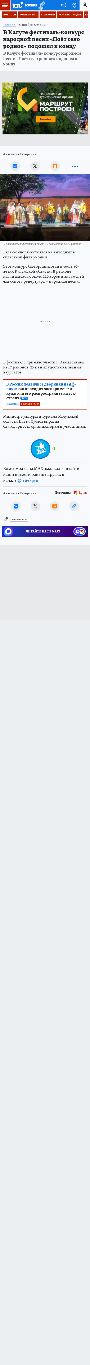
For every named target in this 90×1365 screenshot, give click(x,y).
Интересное (19, 519)
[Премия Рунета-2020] (41, 5)
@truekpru (27, 480)
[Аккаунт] (85, 5)
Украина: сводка (70, 14)
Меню (5, 5)
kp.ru (83, 492)
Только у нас (28, 14)
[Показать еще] (75, 166)
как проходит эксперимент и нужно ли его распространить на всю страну (41, 391)
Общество (10, 25)
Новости (9, 14)
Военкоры (48, 14)
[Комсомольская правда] (24, 5)
